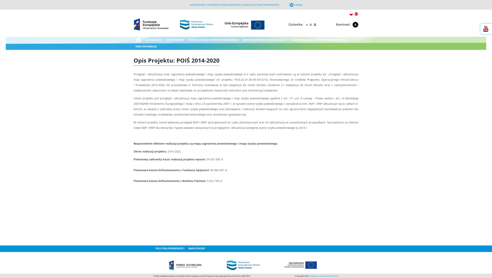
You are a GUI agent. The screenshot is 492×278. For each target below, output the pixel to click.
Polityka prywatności (170, 248)
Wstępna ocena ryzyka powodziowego (213, 40)
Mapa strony (196, 248)
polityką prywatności (265, 5)
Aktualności (154, 40)
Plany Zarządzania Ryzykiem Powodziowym (318, 40)
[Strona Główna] (138, 40)
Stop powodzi (175, 40)
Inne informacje (146, 46)
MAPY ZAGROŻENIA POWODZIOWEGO (264, 40)
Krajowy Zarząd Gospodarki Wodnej (323, 276)
